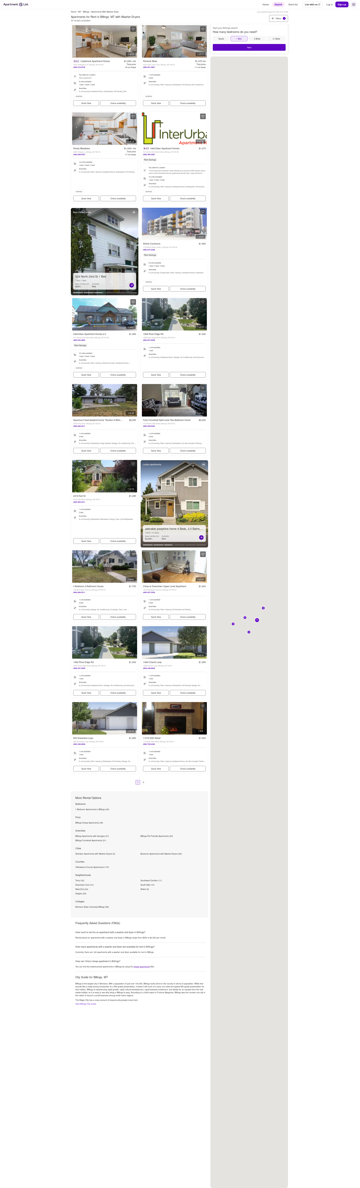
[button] (263, 608)
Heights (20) (80, 893)
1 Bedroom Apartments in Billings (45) (92, 809)
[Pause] (133, 214)
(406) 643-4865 (79, 340)
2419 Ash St (79, 495)
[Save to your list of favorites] (133, 29)
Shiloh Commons (151, 243)
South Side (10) (147, 884)
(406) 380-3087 (149, 154)
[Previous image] (74, 41)
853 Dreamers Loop (83, 738)
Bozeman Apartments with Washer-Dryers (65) (161, 853)
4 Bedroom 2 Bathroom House (88, 586)
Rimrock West (150, 61)
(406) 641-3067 (149, 67)
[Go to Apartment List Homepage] (15, 4)
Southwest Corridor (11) (151, 880)
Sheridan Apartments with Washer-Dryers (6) (95, 853)
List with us (311, 4)
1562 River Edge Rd (83, 662)
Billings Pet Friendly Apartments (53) (156, 836)
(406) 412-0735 (79, 67)
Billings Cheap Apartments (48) (89, 822)
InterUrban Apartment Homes (164, 148)
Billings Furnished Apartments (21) (90, 840)
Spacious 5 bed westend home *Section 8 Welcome (99, 420)
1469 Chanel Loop (152, 662)
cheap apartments (142, 966)
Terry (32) (79, 880)
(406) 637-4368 (149, 249)
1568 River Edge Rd (153, 334)
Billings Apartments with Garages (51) (92, 836)
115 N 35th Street (151, 738)
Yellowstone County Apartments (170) (92, 867)
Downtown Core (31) (84, 884)
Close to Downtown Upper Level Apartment (164, 586)
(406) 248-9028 (149, 668)
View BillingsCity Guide (85, 1003)
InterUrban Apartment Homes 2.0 (89, 334)
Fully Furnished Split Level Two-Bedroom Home (167, 420)
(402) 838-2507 (79, 154)
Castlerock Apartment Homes (95, 61)
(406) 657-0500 (149, 340)
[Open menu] (354, 4)
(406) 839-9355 (149, 426)
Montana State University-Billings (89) (92, 906)
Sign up (342, 4)
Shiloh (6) (144, 889)
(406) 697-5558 (149, 592)
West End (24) (81, 889)
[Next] (131, 285)
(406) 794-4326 (149, 744)
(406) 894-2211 (79, 426)
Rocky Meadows (81, 148)
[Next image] (135, 41)
